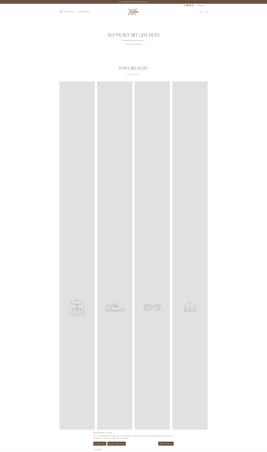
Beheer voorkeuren (166, 444)
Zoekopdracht (85, 11)
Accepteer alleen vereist (116, 444)
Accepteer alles (100, 444)
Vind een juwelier (68, 11)
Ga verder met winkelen (133, 44)
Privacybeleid (97, 449)
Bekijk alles (133, 74)
